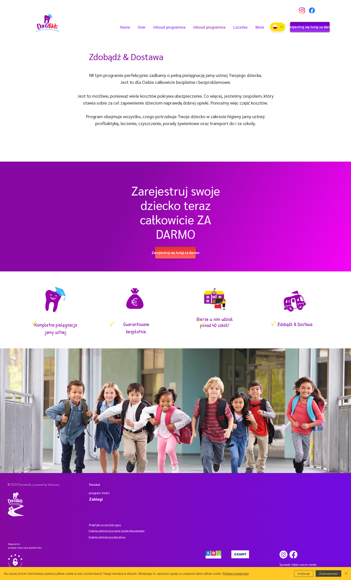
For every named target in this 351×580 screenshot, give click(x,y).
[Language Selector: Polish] (277, 27)
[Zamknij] (346, 573)
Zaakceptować (328, 573)
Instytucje (304, 573)
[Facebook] (312, 10)
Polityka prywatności (236, 573)
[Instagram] (302, 10)
